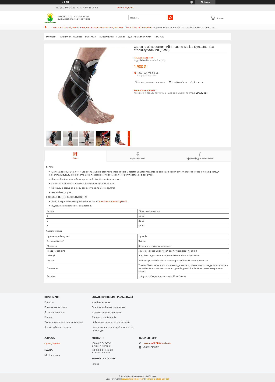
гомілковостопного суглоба (113, 201)
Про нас (159, 37)
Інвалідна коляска (101, 302)
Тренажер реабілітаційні (104, 317)
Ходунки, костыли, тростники (107, 312)
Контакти (90, 37)
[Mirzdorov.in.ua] (50, 17)
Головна (51, 37)
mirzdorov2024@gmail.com (157, 343)
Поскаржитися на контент (132, 379)
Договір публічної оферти (57, 327)
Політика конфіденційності (157, 379)
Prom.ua (152, 376)
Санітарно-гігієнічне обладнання (108, 307)
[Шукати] (170, 17)
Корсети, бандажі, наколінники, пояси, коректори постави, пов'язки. (88, 27)
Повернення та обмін (112, 37)
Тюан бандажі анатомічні (139, 27)
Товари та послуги (71, 37)
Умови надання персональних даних (63, 322)
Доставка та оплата (139, 37)
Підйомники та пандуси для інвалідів (111, 322)
